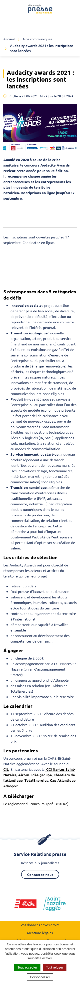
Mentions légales (40, 933)
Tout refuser (54, 967)
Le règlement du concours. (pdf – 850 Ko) (35, 803)
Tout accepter (27, 967)
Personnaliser (40, 977)
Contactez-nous (40, 874)
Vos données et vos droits (40, 925)
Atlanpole (11, 785)
